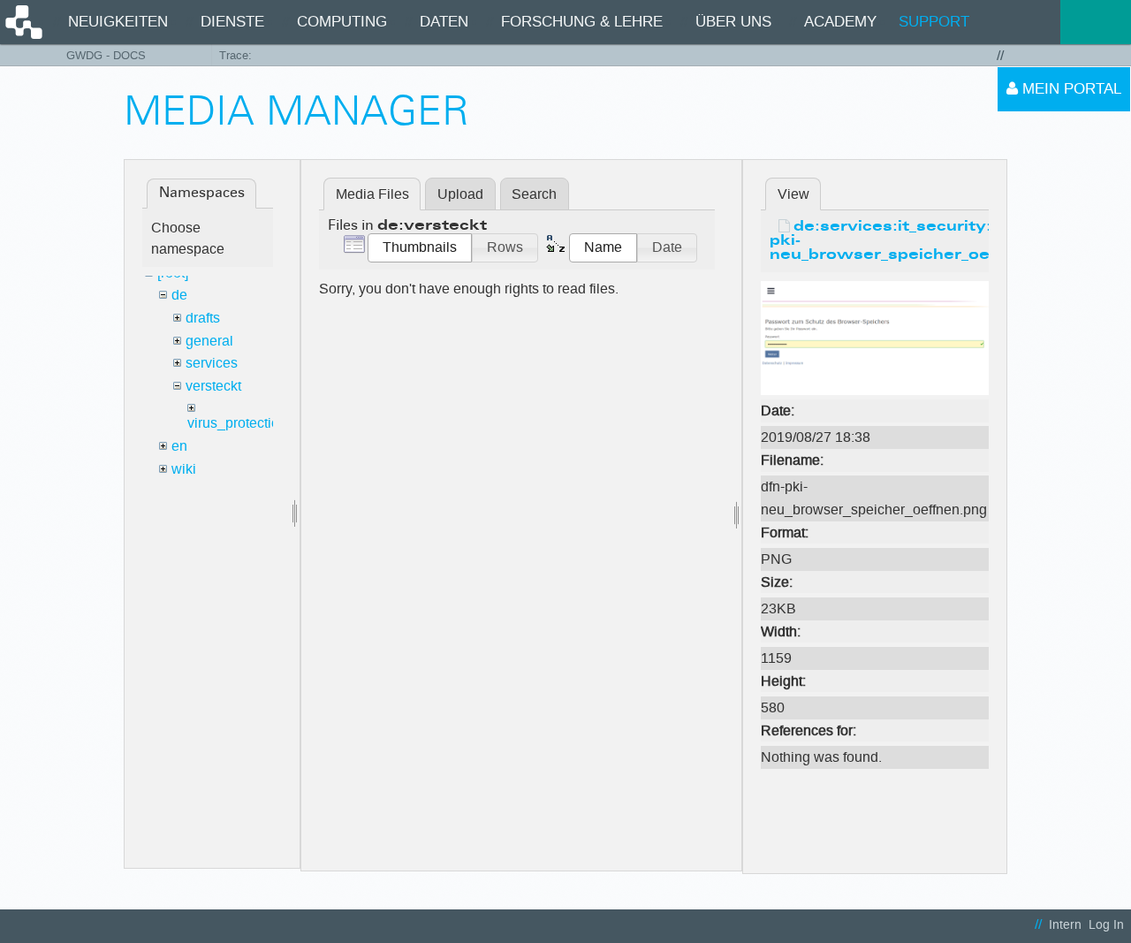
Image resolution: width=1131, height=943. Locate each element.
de (179, 294)
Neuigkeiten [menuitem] (118, 21)
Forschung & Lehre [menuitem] (582, 21)
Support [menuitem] (934, 21)
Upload (460, 194)
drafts (203, 317)
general (209, 340)
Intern (1065, 925)
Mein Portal (1069, 88)
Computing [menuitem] (342, 21)
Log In (1106, 925)
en (179, 445)
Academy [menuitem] (840, 21)
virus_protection (237, 422)
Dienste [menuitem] (232, 21)
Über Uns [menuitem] (733, 21)
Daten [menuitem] (444, 21)
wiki (183, 468)
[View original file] (875, 337)
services (212, 362)
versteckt (213, 385)
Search (534, 194)
